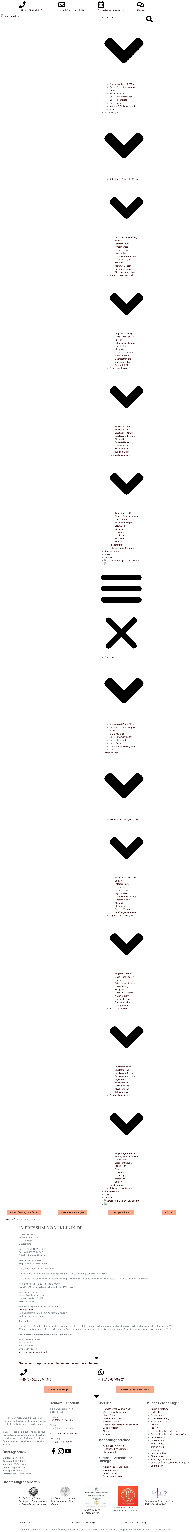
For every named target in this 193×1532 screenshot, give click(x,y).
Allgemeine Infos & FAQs (122, 84)
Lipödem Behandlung (125, 256)
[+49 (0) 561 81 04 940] (23, 1372)
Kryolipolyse (121, 253)
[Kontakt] (140, 4)
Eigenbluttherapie (123, 522)
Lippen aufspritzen (124, 352)
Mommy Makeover (124, 265)
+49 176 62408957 (111, 1379)
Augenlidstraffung (124, 333)
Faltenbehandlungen (125, 343)
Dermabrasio (121, 519)
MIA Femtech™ (122, 448)
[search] (149, 19)
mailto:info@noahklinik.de (71, 10)
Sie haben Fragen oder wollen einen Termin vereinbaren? (58, 1363)
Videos (113, 109)
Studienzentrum (112, 551)
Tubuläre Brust (122, 451)
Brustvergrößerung (124, 432)
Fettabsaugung (122, 243)
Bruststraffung (122, 429)
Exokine (119, 529)
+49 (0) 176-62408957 (61, 1441)
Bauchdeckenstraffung (126, 237)
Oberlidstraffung (123, 358)
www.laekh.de (26, 1309)
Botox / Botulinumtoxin (126, 516)
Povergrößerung (123, 269)
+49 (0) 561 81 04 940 (35, 1379)
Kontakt (141, 10)
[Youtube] (68, 1451)
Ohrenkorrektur (122, 362)
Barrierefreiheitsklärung (83, 1522)
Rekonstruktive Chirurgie (122, 548)
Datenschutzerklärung (135, 1522)
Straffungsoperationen (126, 272)
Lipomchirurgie (122, 259)
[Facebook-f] (53, 1451)
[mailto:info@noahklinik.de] (61, 4)
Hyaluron (119, 532)
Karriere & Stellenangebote (123, 106)
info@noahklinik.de (67, 1433)
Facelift (118, 339)
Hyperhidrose (121, 246)
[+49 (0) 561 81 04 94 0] (22, 4)
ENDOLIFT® (121, 525)
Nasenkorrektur (122, 355)
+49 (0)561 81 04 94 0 (61, 1420)
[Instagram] (61, 1451)
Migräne (119, 262)
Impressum (24, 1522)
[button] (121, 611)
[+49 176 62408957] (101, 1372)
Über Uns (18, 1219)
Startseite (6, 1219)
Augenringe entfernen (125, 513)
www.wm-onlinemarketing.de (33, 1352)
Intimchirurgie (121, 250)
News (107, 554)
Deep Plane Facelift (124, 336)
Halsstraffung (121, 346)
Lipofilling (120, 535)
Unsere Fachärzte (118, 100)
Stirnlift (118, 541)
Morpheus (120, 538)
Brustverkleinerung (124, 442)
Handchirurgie (117, 544)
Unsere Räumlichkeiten (121, 96)
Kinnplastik (120, 349)
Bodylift (119, 240)
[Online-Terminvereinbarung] (101, 4)
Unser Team (115, 103)
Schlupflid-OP (122, 365)
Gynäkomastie (122, 445)
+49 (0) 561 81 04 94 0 (30, 10)
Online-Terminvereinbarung (111, 10)
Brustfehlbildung (123, 426)
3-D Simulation (117, 93)
